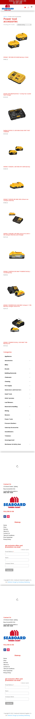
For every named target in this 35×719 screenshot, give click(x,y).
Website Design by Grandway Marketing (19, 582)
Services (5, 529)
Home (5, 16)
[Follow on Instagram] (8, 516)
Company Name (9, 563)
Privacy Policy (7, 539)
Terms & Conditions (8, 535)
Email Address (9, 551)
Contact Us (6, 533)
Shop (4, 527)
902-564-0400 (17, 3)
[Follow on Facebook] (4, 516)
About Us (6, 531)
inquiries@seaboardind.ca (10, 491)
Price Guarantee (7, 537)
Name (6, 557)
